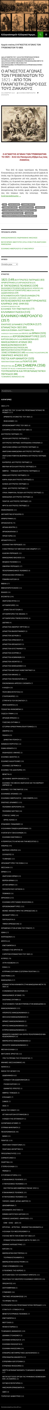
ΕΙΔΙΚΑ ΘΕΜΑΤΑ (7, 748)
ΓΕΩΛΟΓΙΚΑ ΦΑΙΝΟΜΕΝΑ (11, 709)
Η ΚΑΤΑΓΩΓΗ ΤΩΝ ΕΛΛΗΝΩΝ (11, 333)
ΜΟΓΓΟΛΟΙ (6, 1322)
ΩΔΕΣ (4, 1392)
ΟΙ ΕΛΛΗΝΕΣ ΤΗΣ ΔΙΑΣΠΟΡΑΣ (36, 353)
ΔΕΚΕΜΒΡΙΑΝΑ (8, 1205)
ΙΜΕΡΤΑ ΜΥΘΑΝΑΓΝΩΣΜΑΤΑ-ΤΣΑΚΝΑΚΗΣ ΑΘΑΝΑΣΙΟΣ (23, 1370)
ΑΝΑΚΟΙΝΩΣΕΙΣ (7, 510)
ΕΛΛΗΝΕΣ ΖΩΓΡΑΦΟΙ (10, 766)
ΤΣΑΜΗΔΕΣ (6, 859)
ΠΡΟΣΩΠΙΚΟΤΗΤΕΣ (9, 1153)
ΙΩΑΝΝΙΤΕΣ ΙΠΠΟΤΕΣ (12, 1088)
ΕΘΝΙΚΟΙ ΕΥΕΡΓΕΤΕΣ (9, 744)
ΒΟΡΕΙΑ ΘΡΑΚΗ (8, 880)
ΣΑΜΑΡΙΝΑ (29, 213)
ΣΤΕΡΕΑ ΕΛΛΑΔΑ (7, 1166)
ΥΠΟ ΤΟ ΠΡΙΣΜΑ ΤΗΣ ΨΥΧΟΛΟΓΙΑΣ (16, 1058)
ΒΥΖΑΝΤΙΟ (35, 290)
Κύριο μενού (46, 34)
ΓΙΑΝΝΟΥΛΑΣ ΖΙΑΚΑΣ (10, 207)
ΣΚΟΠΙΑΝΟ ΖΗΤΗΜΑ (10, 1000)
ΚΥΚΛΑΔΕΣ (6, 1097)
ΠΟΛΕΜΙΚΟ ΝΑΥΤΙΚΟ (10, 811)
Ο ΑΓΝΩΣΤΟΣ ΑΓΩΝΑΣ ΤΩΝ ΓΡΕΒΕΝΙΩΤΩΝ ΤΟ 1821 (19, 210)
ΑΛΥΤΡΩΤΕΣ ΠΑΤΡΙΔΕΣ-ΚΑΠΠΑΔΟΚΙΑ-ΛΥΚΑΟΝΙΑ (21, 443)
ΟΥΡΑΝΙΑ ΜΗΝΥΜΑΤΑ (9, 1127)
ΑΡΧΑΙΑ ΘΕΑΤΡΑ (8, 527)
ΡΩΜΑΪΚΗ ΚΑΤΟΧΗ (9, 579)
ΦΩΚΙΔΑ (5, 1171)
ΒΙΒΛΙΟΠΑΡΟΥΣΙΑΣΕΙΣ (10, 588)
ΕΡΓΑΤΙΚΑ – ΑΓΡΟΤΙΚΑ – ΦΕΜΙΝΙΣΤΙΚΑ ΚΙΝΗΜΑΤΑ (21, 1227)
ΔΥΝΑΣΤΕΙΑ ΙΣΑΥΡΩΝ (10, 653)
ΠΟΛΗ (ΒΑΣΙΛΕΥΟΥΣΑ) (11, 692)
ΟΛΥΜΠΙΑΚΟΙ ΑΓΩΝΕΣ (9, 1123)
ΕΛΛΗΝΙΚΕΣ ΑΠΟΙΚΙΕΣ (10, 794)
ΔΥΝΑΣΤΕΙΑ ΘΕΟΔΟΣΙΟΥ (12, 644)
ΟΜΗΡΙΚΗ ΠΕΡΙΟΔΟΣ (10, 566)
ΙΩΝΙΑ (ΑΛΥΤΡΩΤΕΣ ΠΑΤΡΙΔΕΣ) (14, 475)
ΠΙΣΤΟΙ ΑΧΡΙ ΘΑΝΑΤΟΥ (17, 358)
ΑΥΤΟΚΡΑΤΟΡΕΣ (8, 605)
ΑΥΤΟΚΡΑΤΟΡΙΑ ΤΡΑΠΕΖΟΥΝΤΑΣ (15, 618)
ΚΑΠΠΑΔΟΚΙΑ (6, 937)
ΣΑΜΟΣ (5, 1101)
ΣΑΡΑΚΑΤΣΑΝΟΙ (7, 1158)
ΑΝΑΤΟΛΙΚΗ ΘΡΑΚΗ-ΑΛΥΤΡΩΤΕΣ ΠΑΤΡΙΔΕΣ (19, 447)
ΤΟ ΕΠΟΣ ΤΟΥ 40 (8, 368)
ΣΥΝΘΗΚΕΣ (6, 1292)
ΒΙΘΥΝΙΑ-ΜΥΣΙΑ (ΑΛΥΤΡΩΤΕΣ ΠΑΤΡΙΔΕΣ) (18, 467)
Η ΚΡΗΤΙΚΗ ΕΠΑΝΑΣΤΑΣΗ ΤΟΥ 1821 (16, 954)
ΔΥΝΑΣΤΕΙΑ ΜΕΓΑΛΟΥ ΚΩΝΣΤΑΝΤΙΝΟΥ (17, 670)
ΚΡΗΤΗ (18, 339)
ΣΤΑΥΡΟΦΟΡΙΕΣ (8, 696)
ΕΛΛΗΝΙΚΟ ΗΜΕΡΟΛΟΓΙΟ (26, 93)
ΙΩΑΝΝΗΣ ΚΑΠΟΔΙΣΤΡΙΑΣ (12, 1244)
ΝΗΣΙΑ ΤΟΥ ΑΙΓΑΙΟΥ (9, 1071)
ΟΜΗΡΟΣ (6, 731)
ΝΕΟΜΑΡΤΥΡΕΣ (8, 915)
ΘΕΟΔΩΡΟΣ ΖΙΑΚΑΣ (26, 207)
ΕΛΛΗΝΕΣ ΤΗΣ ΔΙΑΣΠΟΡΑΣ (11, 770)
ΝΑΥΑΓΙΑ (4, 1067)
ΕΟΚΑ (34, 324)
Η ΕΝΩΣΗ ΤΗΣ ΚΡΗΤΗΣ (11, 950)
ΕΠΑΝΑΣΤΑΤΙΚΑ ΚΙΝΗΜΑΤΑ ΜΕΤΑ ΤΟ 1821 (20, 1240)
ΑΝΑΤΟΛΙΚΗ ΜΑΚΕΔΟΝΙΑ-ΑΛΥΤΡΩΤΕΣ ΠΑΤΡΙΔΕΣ (21, 451)
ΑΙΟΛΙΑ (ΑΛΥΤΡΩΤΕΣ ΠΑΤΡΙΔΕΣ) (14, 438)
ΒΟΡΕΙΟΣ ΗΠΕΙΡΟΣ (34, 288)
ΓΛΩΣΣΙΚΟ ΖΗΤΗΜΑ (10, 722)
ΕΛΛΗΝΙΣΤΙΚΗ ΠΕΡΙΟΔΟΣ (12, 545)
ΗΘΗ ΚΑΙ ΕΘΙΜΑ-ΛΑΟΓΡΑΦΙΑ (17, 330)
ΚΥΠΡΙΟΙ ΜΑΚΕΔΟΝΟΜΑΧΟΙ (13, 1030)
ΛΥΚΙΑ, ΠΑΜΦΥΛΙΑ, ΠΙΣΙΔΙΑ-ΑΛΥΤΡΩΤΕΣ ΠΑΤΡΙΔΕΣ (21, 493)
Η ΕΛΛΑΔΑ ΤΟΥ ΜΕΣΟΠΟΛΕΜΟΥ (15, 1231)
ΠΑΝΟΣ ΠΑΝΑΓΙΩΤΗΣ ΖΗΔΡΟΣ (13, 213)
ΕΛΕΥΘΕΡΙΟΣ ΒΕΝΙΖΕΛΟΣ (10, 306)
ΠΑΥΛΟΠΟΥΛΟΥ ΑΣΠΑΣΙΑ (12, 889)
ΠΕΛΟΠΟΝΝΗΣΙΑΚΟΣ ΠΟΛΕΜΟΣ (15, 571)
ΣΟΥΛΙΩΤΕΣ (7, 854)
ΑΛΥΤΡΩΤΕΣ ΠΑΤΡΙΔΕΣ (29, 279)
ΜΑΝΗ (4, 1136)
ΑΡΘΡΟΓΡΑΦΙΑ (10, 282)
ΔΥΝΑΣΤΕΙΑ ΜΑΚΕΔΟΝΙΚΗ (12, 666)
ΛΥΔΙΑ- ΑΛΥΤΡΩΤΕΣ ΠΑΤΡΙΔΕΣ (14, 488)
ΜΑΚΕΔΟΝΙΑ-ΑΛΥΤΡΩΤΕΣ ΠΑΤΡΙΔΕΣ (16, 497)
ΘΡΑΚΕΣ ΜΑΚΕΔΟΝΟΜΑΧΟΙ (13, 1021)
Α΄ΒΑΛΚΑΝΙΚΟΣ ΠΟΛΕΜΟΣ (12, 1179)
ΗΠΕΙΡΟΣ (26, 333)
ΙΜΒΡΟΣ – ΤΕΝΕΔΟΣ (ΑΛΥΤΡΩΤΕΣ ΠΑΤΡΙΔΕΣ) (20, 471)
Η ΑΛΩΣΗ (6, 688)
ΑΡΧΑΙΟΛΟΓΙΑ (27, 282)
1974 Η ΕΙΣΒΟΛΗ (8, 963)
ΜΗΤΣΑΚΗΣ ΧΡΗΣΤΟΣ (10, 1054)
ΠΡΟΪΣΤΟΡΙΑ (7, 536)
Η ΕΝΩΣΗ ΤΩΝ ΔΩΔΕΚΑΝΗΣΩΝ (15, 1080)
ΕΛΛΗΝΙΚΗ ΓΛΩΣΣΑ (15, 311)
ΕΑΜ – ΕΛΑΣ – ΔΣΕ (11, 1223)
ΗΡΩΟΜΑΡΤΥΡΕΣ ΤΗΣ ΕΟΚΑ (12, 863)
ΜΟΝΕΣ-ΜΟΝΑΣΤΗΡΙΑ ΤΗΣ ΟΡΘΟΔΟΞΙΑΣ (18, 911)
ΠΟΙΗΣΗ (5, 735)
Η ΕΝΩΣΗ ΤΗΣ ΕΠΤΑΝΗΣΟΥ (13, 1119)
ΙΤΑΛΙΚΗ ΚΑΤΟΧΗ (10, 1084)
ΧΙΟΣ (4, 1106)
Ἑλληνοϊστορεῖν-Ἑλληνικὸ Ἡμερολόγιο (19, 34)
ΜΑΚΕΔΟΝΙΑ (9, 65)
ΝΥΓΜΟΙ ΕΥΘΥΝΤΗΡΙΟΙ (11, 1383)
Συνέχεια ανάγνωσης (11, 196)
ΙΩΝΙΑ (3, 932)
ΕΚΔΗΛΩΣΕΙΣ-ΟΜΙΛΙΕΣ (11, 753)
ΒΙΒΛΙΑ (3, 584)
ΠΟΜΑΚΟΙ (6, 893)
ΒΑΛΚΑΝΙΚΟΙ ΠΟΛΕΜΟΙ (12, 288)
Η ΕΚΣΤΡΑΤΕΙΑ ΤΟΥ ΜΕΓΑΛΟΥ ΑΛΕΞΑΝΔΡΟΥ (19, 549)
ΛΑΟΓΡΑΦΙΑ (5, 976)
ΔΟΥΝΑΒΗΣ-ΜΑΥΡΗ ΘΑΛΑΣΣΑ (14, 779)
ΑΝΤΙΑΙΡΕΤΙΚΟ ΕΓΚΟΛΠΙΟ (11, 514)
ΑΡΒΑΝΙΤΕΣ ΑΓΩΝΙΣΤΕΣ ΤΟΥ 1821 (17, 417)
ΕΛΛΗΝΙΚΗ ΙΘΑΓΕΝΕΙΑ (11, 837)
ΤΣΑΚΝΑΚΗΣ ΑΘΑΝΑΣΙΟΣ (12, 377)
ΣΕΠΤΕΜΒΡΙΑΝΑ (8, 1288)
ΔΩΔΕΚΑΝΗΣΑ (9, 293)
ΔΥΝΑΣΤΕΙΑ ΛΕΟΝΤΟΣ (11, 662)
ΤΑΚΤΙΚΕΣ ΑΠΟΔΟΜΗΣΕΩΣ (13, 1296)
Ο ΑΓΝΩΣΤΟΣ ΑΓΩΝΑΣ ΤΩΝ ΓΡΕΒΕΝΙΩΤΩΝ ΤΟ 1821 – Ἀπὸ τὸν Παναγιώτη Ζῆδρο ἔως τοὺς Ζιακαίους (24, 79)
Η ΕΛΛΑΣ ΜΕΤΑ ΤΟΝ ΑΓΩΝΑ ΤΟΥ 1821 (17, 1236)
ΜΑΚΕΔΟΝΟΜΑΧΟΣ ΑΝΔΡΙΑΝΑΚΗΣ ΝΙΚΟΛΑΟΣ (19, 238)
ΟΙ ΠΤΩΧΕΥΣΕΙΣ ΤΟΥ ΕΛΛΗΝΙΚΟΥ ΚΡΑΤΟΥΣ (19, 1275)
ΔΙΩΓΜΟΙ (5, 623)
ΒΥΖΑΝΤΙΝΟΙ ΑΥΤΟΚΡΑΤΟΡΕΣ (15, 290)
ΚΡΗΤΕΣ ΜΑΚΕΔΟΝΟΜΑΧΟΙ (13, 1026)
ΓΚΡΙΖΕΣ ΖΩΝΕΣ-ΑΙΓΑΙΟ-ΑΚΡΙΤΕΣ (15, 1201)
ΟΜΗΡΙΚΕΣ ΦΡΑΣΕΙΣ (14, 355)
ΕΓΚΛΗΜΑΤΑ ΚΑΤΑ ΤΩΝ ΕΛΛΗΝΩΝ (20, 295)
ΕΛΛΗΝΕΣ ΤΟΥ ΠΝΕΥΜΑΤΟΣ (17, 308)
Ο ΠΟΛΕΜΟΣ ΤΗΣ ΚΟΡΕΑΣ (12, 1270)
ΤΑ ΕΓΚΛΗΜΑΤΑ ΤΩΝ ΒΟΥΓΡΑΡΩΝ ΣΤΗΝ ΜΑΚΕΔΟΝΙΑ (23, 1004)
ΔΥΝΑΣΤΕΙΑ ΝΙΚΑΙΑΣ (10, 675)
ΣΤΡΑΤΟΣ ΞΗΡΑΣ (9, 815)
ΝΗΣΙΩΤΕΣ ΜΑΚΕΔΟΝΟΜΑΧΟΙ (14, 1045)
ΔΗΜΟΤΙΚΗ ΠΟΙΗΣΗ (11, 740)
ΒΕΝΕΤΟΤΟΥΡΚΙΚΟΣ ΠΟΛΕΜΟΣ (14, 1314)
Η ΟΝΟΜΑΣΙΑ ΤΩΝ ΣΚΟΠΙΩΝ (13, 991)
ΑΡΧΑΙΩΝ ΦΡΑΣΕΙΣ (9, 718)
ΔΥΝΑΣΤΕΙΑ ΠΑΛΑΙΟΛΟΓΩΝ (13, 679)
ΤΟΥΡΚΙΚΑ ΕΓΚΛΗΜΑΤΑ (13, 1257)
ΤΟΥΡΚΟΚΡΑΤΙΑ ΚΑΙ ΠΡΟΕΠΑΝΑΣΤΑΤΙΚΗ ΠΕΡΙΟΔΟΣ (19, 216)
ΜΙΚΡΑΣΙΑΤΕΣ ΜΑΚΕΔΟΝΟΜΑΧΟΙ (15, 1041)
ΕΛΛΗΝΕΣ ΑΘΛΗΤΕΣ (9, 757)
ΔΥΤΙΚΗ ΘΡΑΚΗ (8, 885)
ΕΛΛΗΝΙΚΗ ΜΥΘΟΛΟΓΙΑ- (12, 1340)
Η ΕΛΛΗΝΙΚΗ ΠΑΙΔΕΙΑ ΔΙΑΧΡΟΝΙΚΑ (14, 828)
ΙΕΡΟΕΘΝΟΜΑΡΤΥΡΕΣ (29, 336)
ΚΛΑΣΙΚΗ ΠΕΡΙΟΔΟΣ (10, 553)
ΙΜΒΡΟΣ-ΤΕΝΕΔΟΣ (9, 1093)
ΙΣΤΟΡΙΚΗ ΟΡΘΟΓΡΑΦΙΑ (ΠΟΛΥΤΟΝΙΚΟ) (18, 727)
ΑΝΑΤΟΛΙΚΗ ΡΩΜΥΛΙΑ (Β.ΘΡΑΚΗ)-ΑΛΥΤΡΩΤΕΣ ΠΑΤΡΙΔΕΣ (24, 456)
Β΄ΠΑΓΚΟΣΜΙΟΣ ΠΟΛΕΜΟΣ (13, 1197)
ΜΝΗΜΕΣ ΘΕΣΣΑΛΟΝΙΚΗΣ (11, 1062)
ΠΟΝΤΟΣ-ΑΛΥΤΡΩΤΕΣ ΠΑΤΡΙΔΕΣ (15, 501)
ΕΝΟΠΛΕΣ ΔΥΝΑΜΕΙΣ (14, 324)
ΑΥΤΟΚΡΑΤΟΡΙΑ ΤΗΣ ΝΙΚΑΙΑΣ (13, 614)
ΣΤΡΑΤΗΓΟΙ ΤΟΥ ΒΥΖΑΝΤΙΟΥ (13, 701)
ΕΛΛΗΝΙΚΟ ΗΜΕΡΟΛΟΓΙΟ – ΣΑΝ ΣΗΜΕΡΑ (17, 798)
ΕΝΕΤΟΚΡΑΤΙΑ (8, 945)
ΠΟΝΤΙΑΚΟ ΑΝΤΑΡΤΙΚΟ (11, 1149)
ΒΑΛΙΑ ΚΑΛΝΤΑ (14, 204)
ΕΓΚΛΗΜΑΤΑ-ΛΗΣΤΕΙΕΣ (11, 1210)
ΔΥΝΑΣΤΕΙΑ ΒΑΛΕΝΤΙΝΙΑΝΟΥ (13, 631)
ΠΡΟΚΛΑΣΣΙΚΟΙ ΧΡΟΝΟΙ (11, 575)
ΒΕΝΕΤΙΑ (5, 774)
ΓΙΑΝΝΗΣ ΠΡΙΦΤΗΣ (28, 204)
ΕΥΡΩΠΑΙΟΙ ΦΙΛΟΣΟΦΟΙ (11, 1366)
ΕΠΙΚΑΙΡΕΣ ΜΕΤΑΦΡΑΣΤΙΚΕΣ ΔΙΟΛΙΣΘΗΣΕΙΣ (19, 1353)
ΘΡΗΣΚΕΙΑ (6, 337)
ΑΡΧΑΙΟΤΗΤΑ (6, 540)
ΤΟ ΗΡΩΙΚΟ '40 (8, 1301)
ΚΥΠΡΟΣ (4, 958)
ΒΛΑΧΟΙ (4, 592)
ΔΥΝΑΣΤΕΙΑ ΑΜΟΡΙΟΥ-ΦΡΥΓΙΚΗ (14, 627)
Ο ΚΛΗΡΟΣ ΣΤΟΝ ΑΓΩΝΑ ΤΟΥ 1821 (16, 430)
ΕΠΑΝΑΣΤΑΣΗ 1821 (14, 327)
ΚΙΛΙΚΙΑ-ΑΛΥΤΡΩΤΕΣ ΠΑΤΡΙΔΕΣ (14, 484)
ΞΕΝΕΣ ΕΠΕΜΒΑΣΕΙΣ (13, 352)
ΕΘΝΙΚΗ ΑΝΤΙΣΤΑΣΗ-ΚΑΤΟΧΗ (13, 1214)
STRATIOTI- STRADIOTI (12, 1309)
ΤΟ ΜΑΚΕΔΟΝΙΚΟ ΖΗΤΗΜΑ (25, 368)
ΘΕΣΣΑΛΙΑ (5, 867)
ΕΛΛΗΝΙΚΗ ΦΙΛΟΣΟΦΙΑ (11, 1348)
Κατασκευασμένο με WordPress (11, 1407)
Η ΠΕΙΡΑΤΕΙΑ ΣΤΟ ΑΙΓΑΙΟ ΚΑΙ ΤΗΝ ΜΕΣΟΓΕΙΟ (18, 841)
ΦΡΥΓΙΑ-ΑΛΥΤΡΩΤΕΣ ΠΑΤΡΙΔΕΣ (14, 506)
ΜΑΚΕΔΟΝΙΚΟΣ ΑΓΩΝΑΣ (16, 342)
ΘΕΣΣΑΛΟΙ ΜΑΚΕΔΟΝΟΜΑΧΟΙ (14, 1017)
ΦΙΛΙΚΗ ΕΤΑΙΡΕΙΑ (9, 1327)
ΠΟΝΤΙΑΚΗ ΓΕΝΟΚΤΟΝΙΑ (11, 362)
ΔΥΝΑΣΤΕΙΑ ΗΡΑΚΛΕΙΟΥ (11, 640)
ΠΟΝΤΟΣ (30, 361)
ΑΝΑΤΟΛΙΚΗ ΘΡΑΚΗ (10, 876)
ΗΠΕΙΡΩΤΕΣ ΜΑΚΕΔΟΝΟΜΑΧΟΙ (14, 1013)
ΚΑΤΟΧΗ (7, 339)
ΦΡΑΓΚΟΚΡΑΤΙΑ (8, 705)
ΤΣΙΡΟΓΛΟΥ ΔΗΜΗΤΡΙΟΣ (11, 1396)
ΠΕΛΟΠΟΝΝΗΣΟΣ (8, 1132)
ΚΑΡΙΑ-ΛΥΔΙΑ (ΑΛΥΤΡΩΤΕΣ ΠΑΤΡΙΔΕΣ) (17, 480)
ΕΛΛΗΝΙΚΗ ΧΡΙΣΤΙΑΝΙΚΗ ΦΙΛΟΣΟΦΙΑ (16, 902)
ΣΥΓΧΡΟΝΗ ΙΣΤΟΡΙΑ (9, 1175)
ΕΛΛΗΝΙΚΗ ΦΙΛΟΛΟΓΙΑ (11, 1344)
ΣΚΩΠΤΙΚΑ (5, 1162)
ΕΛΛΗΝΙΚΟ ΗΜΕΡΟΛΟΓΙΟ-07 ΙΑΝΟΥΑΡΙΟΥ (17, 248)
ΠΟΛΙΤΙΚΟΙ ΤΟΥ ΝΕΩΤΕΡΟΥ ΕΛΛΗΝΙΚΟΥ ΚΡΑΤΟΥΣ (22, 1279)
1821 (3, 57)
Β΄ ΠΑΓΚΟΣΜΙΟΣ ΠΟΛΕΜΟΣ (19, 285)
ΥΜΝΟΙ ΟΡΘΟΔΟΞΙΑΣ (10, 924)
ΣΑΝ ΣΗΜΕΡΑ (30, 365)
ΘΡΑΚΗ (39, 333)
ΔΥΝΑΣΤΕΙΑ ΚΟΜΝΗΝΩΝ (12, 657)
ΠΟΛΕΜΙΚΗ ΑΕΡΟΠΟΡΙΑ (11, 807)
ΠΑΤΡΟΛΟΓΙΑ (7, 919)
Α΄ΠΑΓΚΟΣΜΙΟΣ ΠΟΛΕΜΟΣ (13, 1184)
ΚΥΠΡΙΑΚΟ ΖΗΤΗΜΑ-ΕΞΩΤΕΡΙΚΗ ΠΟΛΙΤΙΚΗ (19, 971)
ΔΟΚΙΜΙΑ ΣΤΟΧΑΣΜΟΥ (11, 1335)
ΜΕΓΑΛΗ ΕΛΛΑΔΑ (8, 1049)
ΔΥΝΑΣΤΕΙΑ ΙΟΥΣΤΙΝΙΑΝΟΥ (13, 649)
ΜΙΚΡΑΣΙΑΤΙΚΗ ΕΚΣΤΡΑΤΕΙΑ (14, 347)
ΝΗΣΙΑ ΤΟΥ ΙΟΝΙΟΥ (8, 1110)
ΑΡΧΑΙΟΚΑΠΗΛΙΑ (9, 532)
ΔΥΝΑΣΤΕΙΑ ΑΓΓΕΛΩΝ (12, 610)
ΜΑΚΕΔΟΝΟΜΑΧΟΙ (13, 344)
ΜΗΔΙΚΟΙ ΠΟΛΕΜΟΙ (10, 562)
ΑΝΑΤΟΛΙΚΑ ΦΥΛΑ (9, 601)
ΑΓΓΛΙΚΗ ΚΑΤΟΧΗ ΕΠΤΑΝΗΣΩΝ (14, 1114)
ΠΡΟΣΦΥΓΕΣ (8, 366)
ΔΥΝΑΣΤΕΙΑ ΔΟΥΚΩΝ (10, 636)
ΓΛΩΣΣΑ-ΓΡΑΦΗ (7, 714)
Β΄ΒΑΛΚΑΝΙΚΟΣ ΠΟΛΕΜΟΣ (12, 1192)
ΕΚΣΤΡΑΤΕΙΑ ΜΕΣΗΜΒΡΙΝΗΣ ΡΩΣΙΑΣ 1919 (20, 1188)
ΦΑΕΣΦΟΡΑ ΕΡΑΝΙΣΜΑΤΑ (12, 1387)
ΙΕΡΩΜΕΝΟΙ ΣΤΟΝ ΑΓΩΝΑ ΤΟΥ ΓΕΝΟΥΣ (16, 928)
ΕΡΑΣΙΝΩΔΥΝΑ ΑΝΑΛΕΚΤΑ (12, 1357)
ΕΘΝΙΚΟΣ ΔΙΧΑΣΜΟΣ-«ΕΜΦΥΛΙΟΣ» (15, 298)
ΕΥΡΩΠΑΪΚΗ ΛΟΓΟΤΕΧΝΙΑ (12, 1361)
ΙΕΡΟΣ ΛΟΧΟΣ (9, 820)
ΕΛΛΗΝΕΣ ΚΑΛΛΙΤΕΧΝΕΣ (11, 761)
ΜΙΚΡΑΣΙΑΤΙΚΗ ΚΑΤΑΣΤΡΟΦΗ (16, 350)
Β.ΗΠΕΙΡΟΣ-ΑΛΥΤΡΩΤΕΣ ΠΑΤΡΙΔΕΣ (16, 462)
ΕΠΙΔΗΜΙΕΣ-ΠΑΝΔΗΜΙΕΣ (11, 824)
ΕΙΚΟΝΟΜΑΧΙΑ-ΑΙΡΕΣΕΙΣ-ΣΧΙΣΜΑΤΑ (16, 683)
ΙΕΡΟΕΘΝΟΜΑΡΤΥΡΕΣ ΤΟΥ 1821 (15, 425)
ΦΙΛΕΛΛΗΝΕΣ (9, 421)
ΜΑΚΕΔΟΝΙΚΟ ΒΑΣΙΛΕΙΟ (11, 558)
